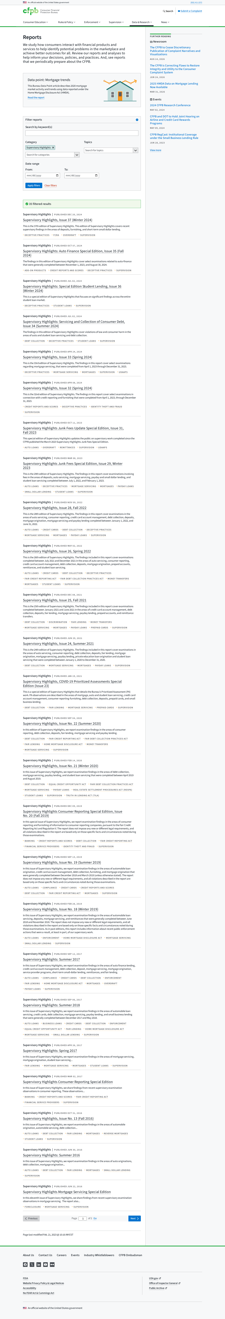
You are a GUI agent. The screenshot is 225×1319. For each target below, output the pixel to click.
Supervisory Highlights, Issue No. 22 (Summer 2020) (62, 723)
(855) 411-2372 (196, 2)
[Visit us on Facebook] (25, 1264)
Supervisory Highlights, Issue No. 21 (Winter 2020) (60, 766)
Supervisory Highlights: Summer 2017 (51, 959)
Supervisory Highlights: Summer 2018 (51, 1005)
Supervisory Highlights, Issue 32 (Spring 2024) (57, 388)
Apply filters (34, 185)
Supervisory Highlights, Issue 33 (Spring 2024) (57, 357)
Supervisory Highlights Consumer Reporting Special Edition (68, 1082)
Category (31, 141)
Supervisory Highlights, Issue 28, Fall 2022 (54, 508)
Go (95, 1218)
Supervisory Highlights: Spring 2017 (50, 1050)
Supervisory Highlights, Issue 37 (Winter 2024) (57, 220)
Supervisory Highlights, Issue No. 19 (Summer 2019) (62, 862)
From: (29, 169)
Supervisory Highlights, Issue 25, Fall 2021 (54, 600)
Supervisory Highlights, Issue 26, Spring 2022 (57, 551)
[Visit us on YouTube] (45, 1264)
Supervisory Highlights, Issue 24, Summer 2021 (58, 643)
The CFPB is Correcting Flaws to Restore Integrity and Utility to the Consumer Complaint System (175, 69)
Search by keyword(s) (38, 127)
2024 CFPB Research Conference (170, 105)
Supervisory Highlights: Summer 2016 (51, 1155)
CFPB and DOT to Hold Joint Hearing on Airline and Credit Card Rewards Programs (174, 120)
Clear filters (51, 185)
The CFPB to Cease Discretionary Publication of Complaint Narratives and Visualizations (175, 51)
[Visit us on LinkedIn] (38, 1264)
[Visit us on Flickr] (52, 1264)
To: (66, 169)
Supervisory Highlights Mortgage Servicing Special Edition (67, 1192)
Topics (88, 141)
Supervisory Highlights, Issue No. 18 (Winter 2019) (60, 909)
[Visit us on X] (32, 1264)
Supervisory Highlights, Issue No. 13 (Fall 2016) (58, 1118)
